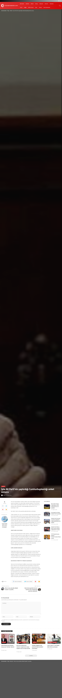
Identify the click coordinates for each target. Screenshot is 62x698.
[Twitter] (6, 506)
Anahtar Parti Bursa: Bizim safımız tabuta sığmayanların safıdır (55, 528)
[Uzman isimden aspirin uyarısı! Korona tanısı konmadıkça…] (4, 519)
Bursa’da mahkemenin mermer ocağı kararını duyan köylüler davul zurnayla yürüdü (23, 647)
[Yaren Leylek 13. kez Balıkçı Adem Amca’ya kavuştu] (54, 639)
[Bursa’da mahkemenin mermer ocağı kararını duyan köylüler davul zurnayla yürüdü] (23, 639)
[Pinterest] (2, 509)
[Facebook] (2, 506)
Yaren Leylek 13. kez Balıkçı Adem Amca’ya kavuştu (53, 646)
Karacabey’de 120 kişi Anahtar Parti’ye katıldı (56, 513)
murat (4, 495)
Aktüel (3, 486)
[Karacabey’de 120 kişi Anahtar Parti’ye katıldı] (47, 514)
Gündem (23, 642)
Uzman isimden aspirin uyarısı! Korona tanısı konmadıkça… (4, 525)
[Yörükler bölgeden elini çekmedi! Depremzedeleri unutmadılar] (38, 639)
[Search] (60, 5)
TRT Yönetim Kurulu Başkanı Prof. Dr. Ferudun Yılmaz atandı (56, 536)
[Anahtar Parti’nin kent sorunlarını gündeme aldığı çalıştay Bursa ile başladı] (47, 521)
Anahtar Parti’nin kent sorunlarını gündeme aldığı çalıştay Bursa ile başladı (55, 520)
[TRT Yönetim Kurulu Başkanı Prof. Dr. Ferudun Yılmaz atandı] (47, 537)
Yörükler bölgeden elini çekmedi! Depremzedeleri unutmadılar (37, 647)
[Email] (6, 509)
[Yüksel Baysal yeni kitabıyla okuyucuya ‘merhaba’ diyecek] (8, 639)
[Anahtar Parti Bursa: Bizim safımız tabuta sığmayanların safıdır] (47, 529)
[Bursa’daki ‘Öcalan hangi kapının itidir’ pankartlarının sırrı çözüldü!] (47, 506)
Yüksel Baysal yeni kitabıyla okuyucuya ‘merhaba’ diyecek (7, 646)
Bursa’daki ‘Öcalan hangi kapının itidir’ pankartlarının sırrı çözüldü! (55, 506)
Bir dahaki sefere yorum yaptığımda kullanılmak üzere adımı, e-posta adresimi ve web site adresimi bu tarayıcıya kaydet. (20, 620)
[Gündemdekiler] (9, 5)
